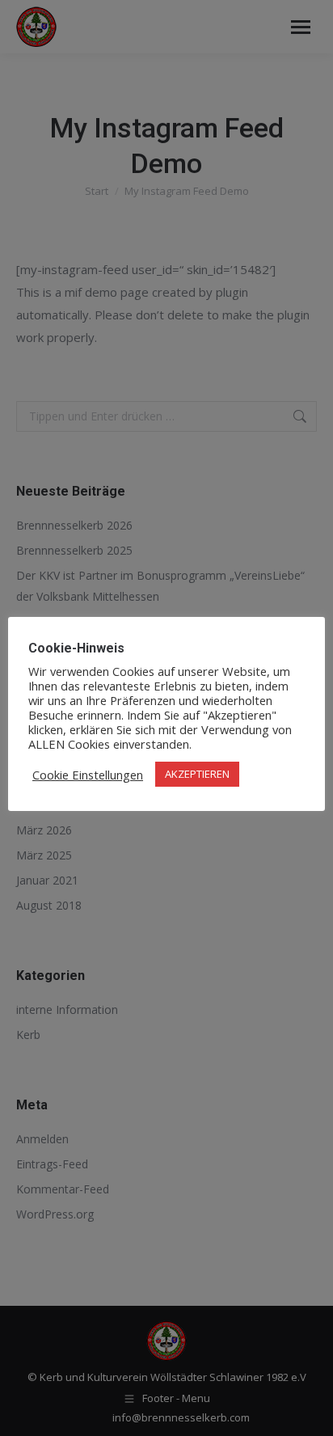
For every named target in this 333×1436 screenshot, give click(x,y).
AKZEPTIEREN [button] (197, 774)
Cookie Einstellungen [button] (87, 774)
